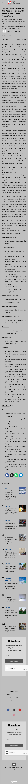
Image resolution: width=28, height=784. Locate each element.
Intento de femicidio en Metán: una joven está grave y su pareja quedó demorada (11, 569)
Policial (7, 520)
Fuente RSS (14, 698)
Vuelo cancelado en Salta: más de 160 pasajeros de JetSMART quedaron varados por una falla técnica (10, 495)
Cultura (7, 506)
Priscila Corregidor (13, 31)
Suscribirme (14, 661)
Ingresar (14, 701)
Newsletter (15, 641)
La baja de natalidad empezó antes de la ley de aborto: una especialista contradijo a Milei (11, 614)
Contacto (15, 692)
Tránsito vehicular (8, 579)
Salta (6, 488)
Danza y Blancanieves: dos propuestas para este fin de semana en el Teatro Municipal (11, 511)
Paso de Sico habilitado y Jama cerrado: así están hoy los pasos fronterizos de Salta (11, 585)
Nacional (8, 607)
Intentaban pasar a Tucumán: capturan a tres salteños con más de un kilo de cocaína (11, 525)
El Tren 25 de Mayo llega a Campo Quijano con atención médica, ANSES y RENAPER (11, 554)
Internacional (9, 535)
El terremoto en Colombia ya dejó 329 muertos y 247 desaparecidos (11, 540)
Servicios (8, 549)
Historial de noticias (15, 695)
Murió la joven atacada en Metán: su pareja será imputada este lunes (11, 629)
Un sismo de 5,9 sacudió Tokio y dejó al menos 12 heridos (11, 599)
